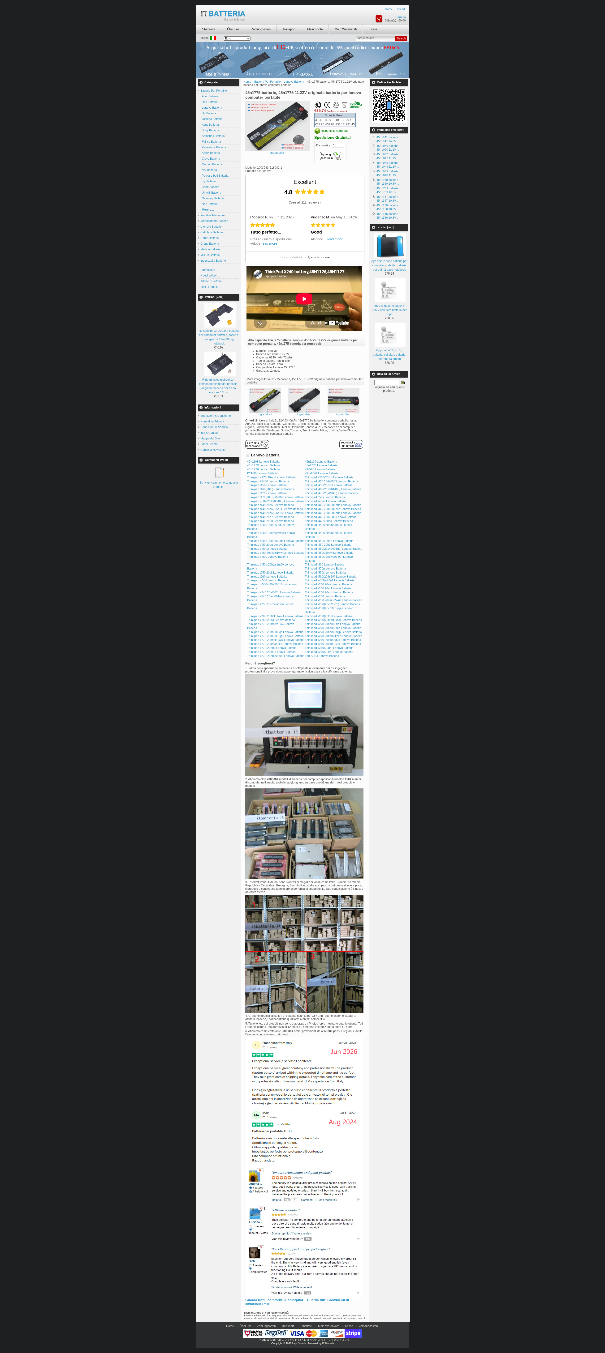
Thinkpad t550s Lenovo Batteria (325, 572)
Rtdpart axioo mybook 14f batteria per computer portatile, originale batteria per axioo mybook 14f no (218, 386)
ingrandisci (265, 414)
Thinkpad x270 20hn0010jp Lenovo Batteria (275, 636)
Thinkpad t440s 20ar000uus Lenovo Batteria (275, 541)
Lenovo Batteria (294, 81)
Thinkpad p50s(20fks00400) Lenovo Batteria (275, 501)
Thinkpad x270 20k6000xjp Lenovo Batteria (275, 644)
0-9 (347, 1339)
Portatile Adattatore (212, 215)
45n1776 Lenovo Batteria (263, 469)
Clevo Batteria (210, 158)
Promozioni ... (209, 270)
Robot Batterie (209, 238)
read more (269, 243)
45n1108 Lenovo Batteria (263, 461)
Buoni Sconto (209, 444)
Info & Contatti (209, 432)
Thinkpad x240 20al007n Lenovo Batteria (273, 592)
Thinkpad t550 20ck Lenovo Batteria (270, 572)
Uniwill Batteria (210, 192)
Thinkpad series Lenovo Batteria (325, 501)
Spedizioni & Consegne (215, 415)
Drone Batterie (209, 243)
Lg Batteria (208, 181)
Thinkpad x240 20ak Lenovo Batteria (328, 584)
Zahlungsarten (261, 29)
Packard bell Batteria (214, 175)
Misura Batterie (210, 255)
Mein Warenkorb (346, 29)
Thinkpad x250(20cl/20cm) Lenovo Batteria (332, 604)
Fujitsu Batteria (210, 141)
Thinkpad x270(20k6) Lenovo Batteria (329, 652)
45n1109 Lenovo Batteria (321, 461)
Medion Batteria (211, 164)
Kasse (373, 29)
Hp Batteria (208, 113)
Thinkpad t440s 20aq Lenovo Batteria (329, 521)
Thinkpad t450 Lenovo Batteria (267, 548)
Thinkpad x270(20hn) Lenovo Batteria (329, 648)
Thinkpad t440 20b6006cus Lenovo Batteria (333, 509)
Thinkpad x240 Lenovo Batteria (325, 596)
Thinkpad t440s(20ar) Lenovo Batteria (329, 541)
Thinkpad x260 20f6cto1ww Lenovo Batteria (275, 616)
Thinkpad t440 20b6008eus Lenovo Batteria (333, 513)
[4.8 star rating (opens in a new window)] (309, 192)
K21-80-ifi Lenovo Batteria (321, 473)
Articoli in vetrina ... (212, 281)
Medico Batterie (210, 249)
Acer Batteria (209, 96)
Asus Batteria (209, 124)
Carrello (400, 17)
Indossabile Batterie (213, 260)
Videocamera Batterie (214, 221)
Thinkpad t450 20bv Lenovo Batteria (328, 544)
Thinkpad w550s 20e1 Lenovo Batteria (329, 580)
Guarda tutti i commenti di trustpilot (274, 1300)
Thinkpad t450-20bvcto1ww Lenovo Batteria (275, 552)
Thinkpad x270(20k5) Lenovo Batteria (271, 652)
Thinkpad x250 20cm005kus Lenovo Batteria (333, 600)
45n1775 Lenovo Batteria (321, 465)
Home (389, 9)
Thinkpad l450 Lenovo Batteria (267, 485)
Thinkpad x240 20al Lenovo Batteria (328, 588)
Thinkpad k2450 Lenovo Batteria (268, 481)
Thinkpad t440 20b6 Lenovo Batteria (270, 505)
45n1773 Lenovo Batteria (263, 465)
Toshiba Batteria (211, 119)
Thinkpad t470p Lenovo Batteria (325, 568)
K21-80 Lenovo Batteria (262, 473)
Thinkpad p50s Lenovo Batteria (325, 497)
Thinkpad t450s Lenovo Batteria (267, 556)
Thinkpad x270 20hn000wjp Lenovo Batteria (333, 632)
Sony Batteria (209, 130)
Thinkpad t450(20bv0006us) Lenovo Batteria (333, 548)
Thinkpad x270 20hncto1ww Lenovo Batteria (275, 640)
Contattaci (305, 1326)
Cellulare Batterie (211, 232)
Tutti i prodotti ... (210, 287)
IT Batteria (328, 1343)
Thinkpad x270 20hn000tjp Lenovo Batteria (332, 624)
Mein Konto (315, 29)
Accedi (401, 9)
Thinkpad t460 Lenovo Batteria (324, 564)
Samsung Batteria (212, 136)
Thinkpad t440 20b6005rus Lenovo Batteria (275, 509)
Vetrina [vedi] (214, 297)
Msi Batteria (208, 170)
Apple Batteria (210, 153)
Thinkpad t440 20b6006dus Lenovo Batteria (275, 513)
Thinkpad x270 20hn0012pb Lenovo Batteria (333, 636)
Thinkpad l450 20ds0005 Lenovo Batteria (331, 481)
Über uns (233, 29)
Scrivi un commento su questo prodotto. (218, 485)
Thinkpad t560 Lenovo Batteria (267, 576)
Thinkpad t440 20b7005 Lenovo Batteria (331, 517)
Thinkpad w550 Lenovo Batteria (267, 580)
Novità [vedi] (385, 227)
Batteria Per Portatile (267, 81)
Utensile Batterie (211, 226)
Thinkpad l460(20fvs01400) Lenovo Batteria (333, 489)
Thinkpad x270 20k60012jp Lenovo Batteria (333, 644)
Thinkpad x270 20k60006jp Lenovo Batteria (333, 640)
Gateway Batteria (212, 198)
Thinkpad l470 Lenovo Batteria (267, 493)
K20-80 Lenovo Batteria (320, 469)
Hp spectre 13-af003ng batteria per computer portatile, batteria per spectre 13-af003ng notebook (219, 337)
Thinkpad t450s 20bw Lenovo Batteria (329, 552)
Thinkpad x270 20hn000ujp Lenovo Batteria (333, 628)
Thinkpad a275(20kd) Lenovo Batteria (329, 477)
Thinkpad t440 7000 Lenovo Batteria (270, 521)
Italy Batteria (299, 1343)
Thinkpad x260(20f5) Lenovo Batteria (329, 616)
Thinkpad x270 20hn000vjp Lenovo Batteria (275, 632)
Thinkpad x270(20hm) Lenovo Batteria (272, 648)
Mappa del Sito (210, 438)
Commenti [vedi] (216, 460)
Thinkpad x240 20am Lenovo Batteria (329, 592)
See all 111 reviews (305, 202)
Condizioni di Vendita (214, 427)
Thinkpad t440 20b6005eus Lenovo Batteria (333, 505)
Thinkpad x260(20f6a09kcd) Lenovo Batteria (333, 620)
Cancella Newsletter (213, 449)
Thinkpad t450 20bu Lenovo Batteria (270, 544)
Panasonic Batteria (213, 147)
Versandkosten (368, 1326)
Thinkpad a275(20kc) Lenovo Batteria (271, 477)
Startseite (208, 29)
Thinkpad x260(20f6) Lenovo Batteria (271, 620)
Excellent (305, 182)
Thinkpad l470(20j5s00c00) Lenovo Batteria (275, 497)
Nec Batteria (209, 204)
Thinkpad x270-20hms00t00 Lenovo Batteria (275, 656)
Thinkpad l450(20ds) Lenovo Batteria (329, 485)
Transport (288, 29)
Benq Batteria (209, 187)
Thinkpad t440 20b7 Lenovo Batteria (270, 517)
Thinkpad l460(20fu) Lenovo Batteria (270, 489)
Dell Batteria (209, 102)
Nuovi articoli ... (210, 275)
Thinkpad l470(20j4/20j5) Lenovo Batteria (331, 493)
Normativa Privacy (212, 421)
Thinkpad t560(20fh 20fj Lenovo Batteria (330, 576)
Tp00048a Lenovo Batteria (322, 656)
